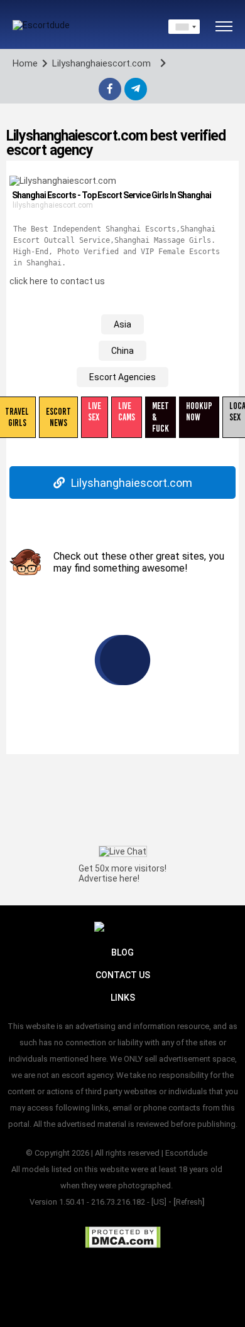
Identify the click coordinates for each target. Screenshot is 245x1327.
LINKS (123, 998)
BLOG (122, 952)
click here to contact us (57, 281)
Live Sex (94, 411)
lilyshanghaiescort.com (53, 205)
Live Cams (126, 411)
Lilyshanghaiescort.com (131, 482)
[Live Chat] (123, 850)
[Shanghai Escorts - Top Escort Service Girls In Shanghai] (62, 180)
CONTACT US (122, 975)
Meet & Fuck (160, 417)
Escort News (58, 417)
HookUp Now (199, 411)
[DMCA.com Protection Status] (123, 1237)
